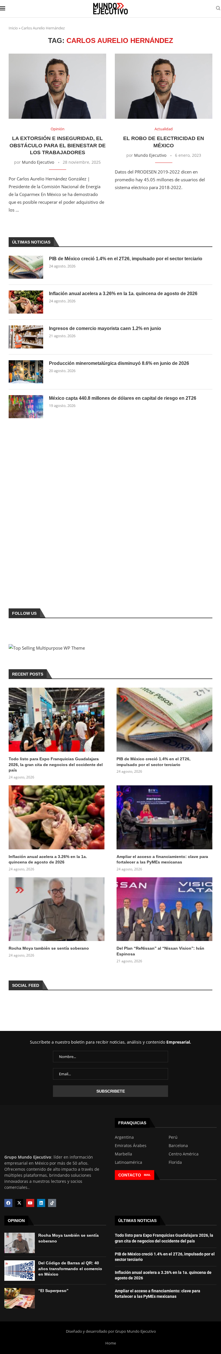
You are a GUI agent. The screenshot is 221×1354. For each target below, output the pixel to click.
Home (110, 1343)
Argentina (124, 1137)
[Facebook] (8, 1203)
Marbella (123, 1154)
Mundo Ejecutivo (38, 162)
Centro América (184, 1154)
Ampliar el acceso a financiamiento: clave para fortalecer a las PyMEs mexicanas (162, 859)
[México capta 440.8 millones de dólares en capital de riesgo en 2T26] (26, 406)
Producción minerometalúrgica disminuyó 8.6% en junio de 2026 (119, 363)
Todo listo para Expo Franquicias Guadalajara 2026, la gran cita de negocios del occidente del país (56, 764)
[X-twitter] (19, 1203)
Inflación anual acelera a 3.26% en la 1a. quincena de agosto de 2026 (123, 293)
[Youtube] (30, 1203)
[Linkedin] (41, 1203)
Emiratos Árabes (130, 1146)
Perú (173, 1137)
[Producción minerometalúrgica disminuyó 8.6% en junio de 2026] (26, 371)
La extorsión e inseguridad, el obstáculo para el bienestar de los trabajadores (57, 145)
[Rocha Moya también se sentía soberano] (56, 909)
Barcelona (178, 1146)
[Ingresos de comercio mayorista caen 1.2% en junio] (26, 336)
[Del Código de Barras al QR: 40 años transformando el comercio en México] (19, 1270)
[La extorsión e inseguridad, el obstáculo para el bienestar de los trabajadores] (57, 86)
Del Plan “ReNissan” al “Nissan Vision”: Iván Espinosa (160, 951)
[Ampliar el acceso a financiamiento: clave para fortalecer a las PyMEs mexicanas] (164, 817)
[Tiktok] (52, 1203)
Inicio (13, 28)
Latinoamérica (128, 1162)
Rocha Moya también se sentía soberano (49, 948)
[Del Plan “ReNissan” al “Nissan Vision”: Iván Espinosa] (164, 909)
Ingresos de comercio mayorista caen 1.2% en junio (105, 328)
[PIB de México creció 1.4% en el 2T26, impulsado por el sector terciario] (26, 267)
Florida (175, 1162)
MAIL (147, 1174)
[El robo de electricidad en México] (163, 86)
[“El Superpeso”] (19, 1298)
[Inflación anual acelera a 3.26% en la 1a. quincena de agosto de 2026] (26, 302)
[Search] (218, 9)
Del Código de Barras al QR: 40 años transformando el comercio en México (70, 1268)
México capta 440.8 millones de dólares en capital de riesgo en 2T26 (122, 398)
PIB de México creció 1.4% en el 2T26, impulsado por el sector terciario (125, 258)
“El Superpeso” (53, 1290)
